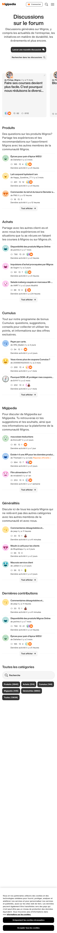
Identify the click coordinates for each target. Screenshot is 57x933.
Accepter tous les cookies (28, 928)
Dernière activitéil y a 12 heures (25, 202)
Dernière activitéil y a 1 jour (23, 448)
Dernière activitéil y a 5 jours (24, 466)
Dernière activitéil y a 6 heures (25, 168)
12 (23, 182)
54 (15, 349)
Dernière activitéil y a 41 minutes (26, 540)
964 (16, 462)
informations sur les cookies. (19, 914)
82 (18, 113)
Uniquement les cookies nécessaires (28, 920)
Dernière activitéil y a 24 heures (25, 294)
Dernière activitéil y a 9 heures (25, 186)
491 (15, 182)
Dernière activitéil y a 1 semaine (25, 484)
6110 (27, 113)
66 (15, 553)
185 (15, 164)
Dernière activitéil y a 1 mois (24, 371)
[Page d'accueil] (9, 4)
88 (15, 290)
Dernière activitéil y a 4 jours (24, 353)
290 (16, 367)
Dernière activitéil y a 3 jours (24, 574)
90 (15, 445)
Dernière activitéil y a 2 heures (25, 258)
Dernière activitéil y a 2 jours (24, 556)
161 (15, 272)
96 (15, 570)
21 (24, 254)
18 (15, 199)
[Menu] (52, 4)
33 (15, 536)
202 (16, 385)
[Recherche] (46, 4)
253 (16, 480)
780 (16, 254)
